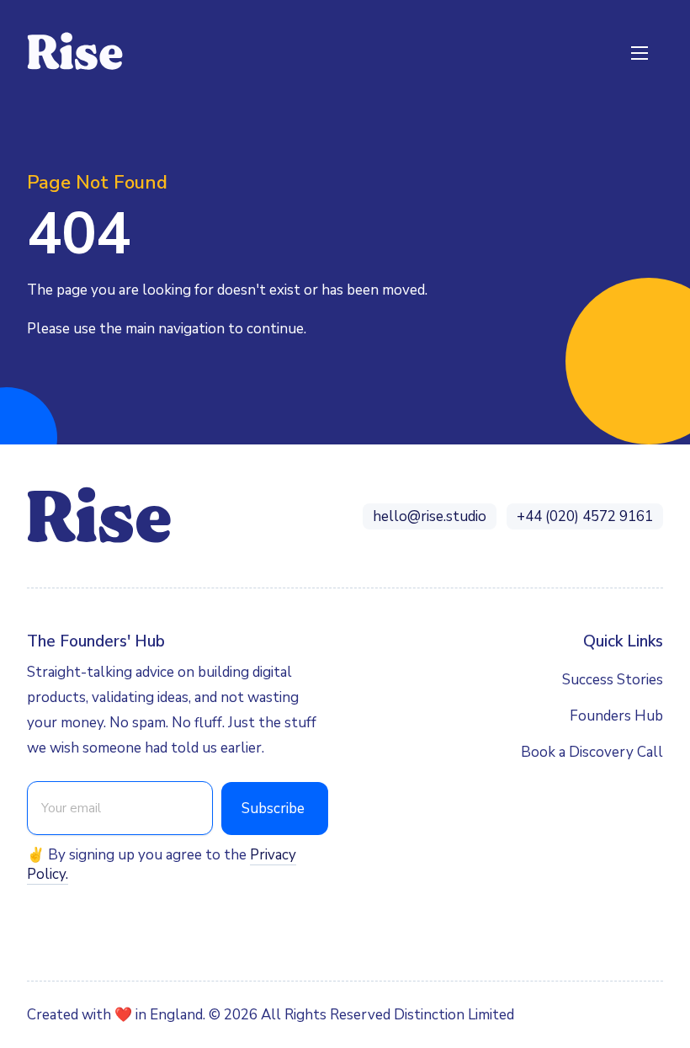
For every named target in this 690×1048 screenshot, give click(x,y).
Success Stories (612, 679)
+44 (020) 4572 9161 (585, 516)
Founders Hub (616, 716)
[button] (639, 52)
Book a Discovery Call (592, 752)
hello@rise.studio (429, 516)
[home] (75, 52)
